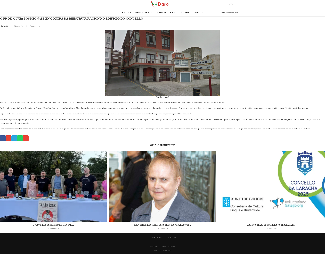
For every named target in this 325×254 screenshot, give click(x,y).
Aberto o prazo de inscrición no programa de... (271, 225)
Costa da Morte (143, 13)
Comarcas (161, 13)
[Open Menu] (88, 13)
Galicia (174, 13)
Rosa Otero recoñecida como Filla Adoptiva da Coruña (162, 225)
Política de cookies (168, 246)
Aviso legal (154, 246)
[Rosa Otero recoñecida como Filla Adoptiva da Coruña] (162, 186)
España (185, 13)
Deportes (198, 13)
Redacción (5, 26)
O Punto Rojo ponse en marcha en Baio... (53, 225)
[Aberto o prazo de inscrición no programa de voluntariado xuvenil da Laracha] (271, 186)
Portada (126, 13)
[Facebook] (88, 4)
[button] (3, 138)
